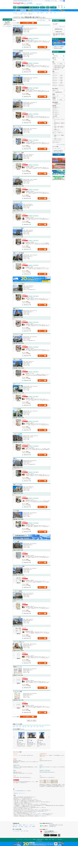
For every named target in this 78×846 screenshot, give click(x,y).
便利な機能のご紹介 (52, 826)
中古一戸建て (36, 7)
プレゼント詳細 (20, 782)
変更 (63, 55)
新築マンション (20, 7)
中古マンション (25, 7)
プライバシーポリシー (19, 839)
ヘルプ (51, 0)
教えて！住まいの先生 (24, 830)
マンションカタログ (16, 830)
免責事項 (46, 839)
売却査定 (47, 7)
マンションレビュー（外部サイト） (37, 813)
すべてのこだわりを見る (61, 144)
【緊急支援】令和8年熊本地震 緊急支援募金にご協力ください (22, 0)
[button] (14, 733)
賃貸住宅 (14, 7)
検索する (59, 154)
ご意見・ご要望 (51, 839)
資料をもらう (42, 47)
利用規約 (34, 839)
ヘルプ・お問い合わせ (58, 839)
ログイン (25, 3)
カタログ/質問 (52, 7)
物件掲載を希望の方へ (40, 839)
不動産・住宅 (15, 824)
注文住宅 (41, 7)
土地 (44, 7)
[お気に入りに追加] (48, 47)
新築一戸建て (31, 7)
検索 (64, 1)
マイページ (59, 34)
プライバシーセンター (28, 839)
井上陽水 (61, 0)
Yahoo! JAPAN (47, 0)
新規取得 (30, 2)
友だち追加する (45, 825)
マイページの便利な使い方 (7, 26)
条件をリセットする (62, 26)
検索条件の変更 (55, 51)
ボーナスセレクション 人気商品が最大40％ (35, 3)
